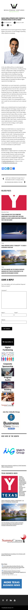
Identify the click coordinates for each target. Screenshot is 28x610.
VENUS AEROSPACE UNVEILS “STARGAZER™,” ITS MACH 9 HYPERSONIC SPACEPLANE (12, 501)
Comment (4, 290)
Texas (10, 25)
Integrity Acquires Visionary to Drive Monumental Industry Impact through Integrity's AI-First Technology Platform (14, 572)
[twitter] (3, 600)
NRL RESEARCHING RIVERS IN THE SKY (13, 182)
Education (3, 212)
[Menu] (24, 8)
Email (16, 312)
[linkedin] (10, 600)
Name (3, 312)
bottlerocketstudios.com (8, 161)
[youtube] (14, 600)
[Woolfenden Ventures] (14, 13)
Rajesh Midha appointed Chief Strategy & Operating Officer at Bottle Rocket (13, 19)
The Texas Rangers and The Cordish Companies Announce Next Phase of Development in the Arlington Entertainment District (12, 271)
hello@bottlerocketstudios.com (10, 163)
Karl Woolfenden (7, 22)
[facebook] (7, 600)
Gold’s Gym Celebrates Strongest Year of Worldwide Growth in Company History (15, 178)
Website (3, 319)
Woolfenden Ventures (6, 607)
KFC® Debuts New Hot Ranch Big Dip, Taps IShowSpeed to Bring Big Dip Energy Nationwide (13, 566)
